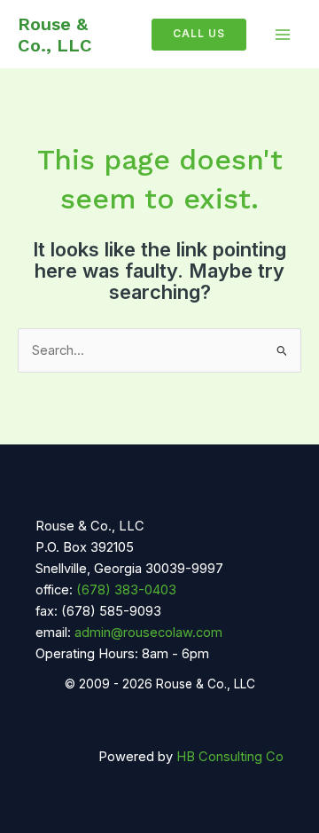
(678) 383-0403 (126, 590)
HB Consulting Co (230, 757)
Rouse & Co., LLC (55, 34)
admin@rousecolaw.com (148, 632)
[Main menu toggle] (282, 34)
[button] (191, 35)
